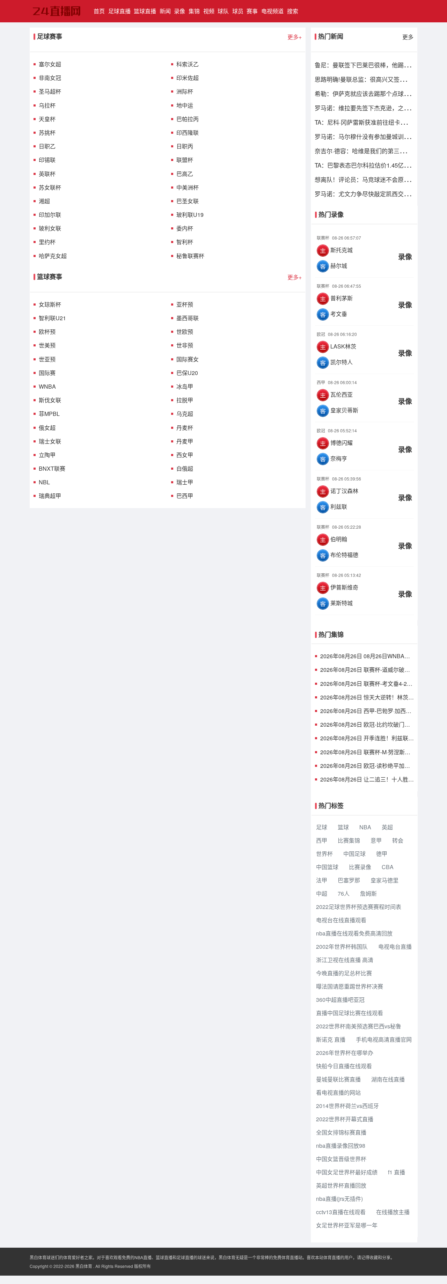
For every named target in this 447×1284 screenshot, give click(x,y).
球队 (223, 11)
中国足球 (354, 854)
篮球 (343, 827)
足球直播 (119, 11)
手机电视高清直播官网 (384, 1039)
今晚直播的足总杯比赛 (344, 973)
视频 (208, 11)
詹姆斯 (368, 893)
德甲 (381, 854)
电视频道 (272, 11)
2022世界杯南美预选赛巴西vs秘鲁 (358, 1026)
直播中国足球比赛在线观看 (349, 1013)
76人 (344, 893)
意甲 (376, 840)
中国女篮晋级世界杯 (341, 1159)
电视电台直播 (395, 946)
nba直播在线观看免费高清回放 (354, 933)
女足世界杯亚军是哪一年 (347, 1225)
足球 (321, 827)
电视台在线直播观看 (341, 920)
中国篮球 (327, 867)
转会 (397, 840)
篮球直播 (145, 11)
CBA (388, 867)
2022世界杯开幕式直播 (344, 1119)
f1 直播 (396, 1172)
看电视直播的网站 (338, 1092)
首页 (100, 11)
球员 (237, 11)
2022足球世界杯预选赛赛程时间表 (358, 907)
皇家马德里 (384, 880)
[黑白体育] (58, 11)
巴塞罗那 (349, 880)
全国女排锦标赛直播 (341, 1132)
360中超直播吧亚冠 (340, 1000)
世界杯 (324, 854)
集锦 (194, 11)
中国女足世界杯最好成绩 (347, 1172)
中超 (321, 893)
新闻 (165, 11)
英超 (387, 827)
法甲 (321, 880)
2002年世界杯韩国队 (342, 946)
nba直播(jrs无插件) (339, 1199)
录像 (179, 11)
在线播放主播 (393, 1212)
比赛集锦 (349, 840)
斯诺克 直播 (330, 1039)
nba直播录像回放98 (340, 1146)
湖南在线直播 (388, 1079)
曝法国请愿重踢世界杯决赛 (349, 986)
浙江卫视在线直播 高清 (344, 960)
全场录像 (364, 251)
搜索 (292, 11)
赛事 (252, 11)
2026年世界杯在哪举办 (344, 1053)
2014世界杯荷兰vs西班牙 (347, 1106)
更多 (407, 37)
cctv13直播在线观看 (341, 1212)
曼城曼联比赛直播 (338, 1079)
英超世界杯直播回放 (341, 1185)
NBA (365, 827)
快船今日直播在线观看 (344, 1066)
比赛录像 (360, 867)
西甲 (321, 840)
